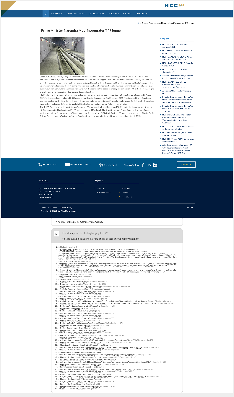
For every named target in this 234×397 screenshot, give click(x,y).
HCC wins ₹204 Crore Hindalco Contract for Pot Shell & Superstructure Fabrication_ (175, 84)
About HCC (57, 13)
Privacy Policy (66, 208)
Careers (127, 13)
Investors (113, 13)
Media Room (142, 13)
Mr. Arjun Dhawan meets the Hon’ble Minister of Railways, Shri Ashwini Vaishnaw (177, 108)
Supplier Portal (110, 165)
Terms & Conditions (49, 208)
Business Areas (96, 13)
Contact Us (186, 164)
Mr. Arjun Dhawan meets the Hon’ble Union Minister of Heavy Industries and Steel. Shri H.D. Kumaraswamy (177, 99)
